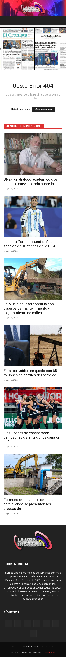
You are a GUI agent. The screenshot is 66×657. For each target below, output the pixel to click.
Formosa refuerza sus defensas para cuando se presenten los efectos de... (29, 504)
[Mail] (27, 623)
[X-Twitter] (46, 623)
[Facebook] (8, 623)
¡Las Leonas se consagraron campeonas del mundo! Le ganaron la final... (32, 437)
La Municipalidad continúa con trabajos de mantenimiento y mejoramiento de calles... (29, 308)
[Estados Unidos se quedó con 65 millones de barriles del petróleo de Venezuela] (33, 345)
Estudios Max (48, 652)
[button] (6, 20)
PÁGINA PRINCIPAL (43, 109)
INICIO (15, 646)
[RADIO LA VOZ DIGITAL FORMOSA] (33, 8)
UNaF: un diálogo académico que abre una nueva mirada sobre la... (30, 181)
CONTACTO (48, 646)
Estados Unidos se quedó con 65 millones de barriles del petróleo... (31, 373)
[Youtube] (33, 633)
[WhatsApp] (55, 623)
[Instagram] (17, 623)
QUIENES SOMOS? (30, 646)
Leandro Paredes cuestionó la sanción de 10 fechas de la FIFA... (31, 244)
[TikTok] (36, 623)
